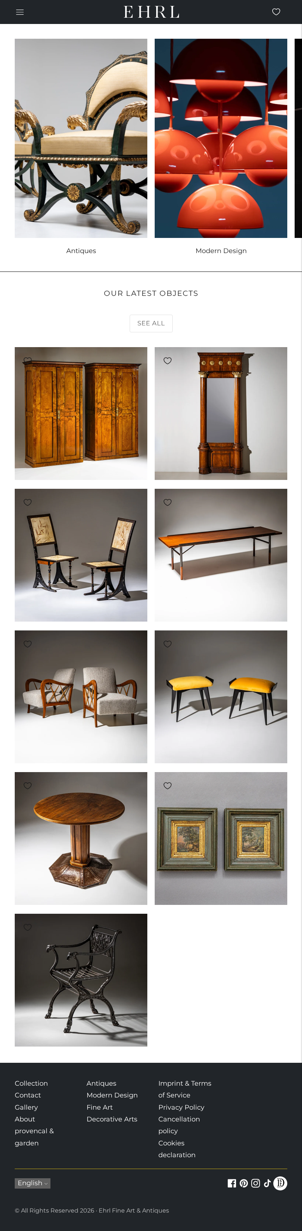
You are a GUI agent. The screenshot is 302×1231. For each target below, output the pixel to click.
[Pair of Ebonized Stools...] (221, 696)
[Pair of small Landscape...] (221, 838)
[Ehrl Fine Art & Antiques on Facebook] (232, 1187)
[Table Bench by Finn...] (221, 555)
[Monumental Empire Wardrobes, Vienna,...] (81, 413)
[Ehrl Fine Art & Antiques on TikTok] (267, 1187)
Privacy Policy (181, 1107)
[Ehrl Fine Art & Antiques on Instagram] (255, 1187)
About (25, 1119)
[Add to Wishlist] (27, 360)
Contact (28, 1095)
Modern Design (112, 1095)
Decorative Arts (112, 1119)
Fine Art (100, 1107)
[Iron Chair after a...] (81, 980)
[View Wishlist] (276, 11)
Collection (31, 1083)
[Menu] (20, 12)
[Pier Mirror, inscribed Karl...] (221, 413)
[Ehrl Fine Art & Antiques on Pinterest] (243, 1187)
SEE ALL (151, 323)
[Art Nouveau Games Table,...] (81, 838)
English (30, 1183)
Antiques (101, 1083)
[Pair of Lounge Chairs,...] (81, 696)
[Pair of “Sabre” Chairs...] (81, 555)
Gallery (26, 1107)
